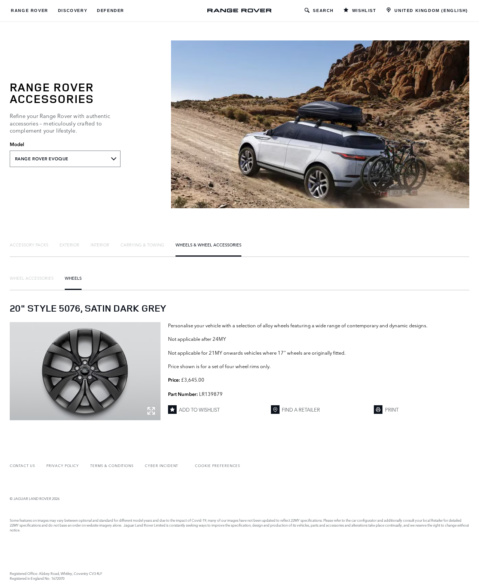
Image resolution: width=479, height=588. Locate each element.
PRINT (392, 409)
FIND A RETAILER (301, 409)
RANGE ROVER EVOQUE (41, 158)
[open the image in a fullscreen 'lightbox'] (85, 371)
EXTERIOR (69, 245)
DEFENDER (110, 10)
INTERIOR (100, 245)
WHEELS (73, 278)
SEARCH (323, 10)
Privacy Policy (62, 465)
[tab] (29, 245)
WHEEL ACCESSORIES (32, 278)
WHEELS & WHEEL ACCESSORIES (208, 245)
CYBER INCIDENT (161, 465)
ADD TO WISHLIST (199, 409)
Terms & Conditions (112, 465)
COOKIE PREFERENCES (217, 465)
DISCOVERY (72, 10)
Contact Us (22, 465)
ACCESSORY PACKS (29, 245)
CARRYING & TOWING (142, 245)
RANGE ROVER (29, 10)
